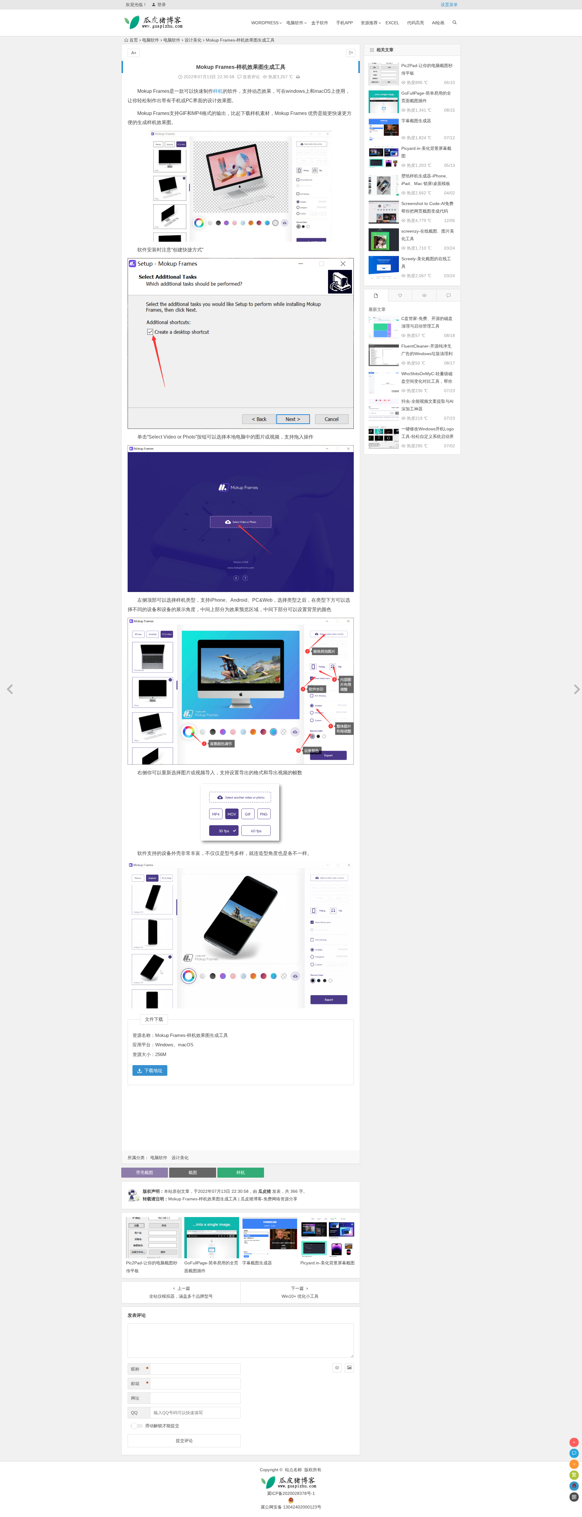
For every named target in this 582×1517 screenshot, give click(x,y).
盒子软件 (319, 22)
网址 (135, 1398)
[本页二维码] (574, 1497)
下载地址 (153, 1070)
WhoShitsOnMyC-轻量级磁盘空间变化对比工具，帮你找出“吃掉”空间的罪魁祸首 (427, 381)
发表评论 (251, 76)
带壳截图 (144, 1172)
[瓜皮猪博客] (291, 1482)
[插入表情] (337, 1367)
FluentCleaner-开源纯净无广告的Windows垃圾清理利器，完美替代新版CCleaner (427, 354)
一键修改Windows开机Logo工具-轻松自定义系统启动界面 (427, 436)
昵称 (140, 1369)
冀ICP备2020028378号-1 (291, 1493)
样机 (218, 91)
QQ (134, 1412)
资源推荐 (369, 22)
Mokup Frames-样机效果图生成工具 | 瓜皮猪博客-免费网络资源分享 (232, 1198)
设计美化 (193, 40)
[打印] (298, 76)
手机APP (344, 22)
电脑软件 (294, 22)
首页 (133, 40)
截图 (193, 1172)
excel (392, 22)
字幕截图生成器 (257, 1262)
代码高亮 (415, 22)
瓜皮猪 (264, 1191)
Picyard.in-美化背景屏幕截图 (327, 1262)
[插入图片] (349, 1367)
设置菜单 (449, 4)
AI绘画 (438, 22)
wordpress (265, 22)
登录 (161, 4)
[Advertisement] (240, 1119)
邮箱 (140, 1383)
